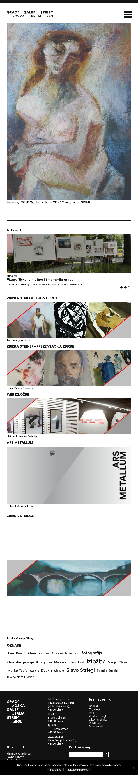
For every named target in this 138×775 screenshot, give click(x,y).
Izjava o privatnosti (78, 769)
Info (91, 712)
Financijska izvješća (19, 753)
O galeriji (94, 709)
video (30, 677)
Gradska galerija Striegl (26, 662)
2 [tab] (125, 287)
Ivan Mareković (58, 662)
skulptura (58, 671)
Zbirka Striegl (97, 716)
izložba (96, 661)
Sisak (45, 670)
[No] (133, 768)
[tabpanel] (69, 260)
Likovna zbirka (98, 719)
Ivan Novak (78, 662)
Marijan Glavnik (118, 662)
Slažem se (55, 769)
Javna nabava (15, 757)
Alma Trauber (38, 653)
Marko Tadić (17, 670)
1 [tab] (121, 287)
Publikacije (95, 723)
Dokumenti (96, 726)
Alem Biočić (16, 653)
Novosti (93, 706)
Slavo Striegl (80, 670)
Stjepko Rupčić (107, 671)
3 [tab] (129, 287)
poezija (34, 671)
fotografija (92, 652)
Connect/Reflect (66, 653)
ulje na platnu (16, 677)
